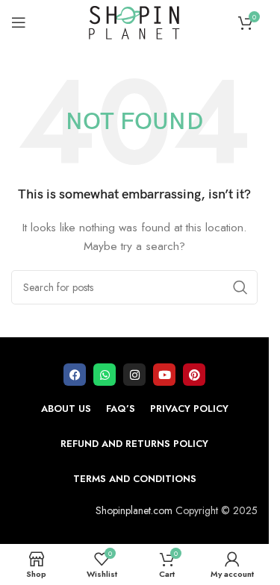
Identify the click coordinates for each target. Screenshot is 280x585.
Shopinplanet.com (134, 510)
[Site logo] (134, 20)
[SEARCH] (240, 287)
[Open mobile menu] (19, 22)
